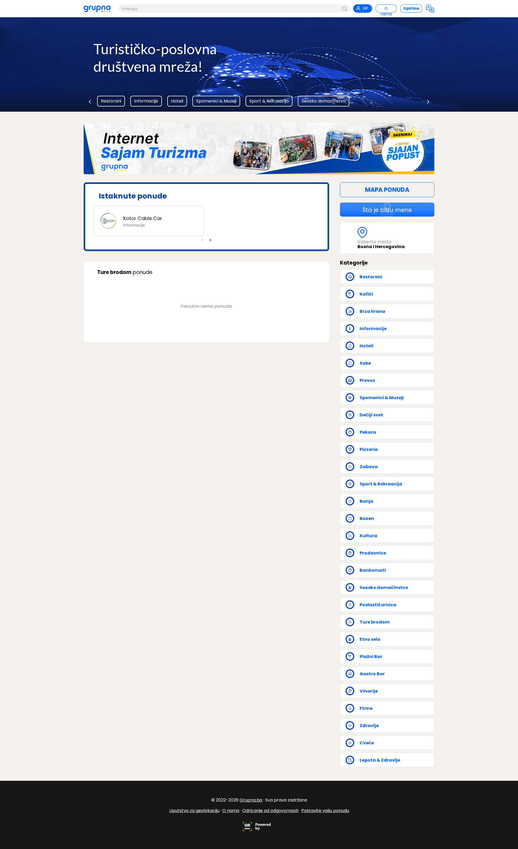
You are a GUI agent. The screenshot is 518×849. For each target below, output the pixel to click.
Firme (366, 708)
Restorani (111, 101)
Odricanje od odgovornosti (270, 810)
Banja (366, 501)
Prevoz (367, 380)
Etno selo (370, 639)
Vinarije (369, 691)
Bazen (367, 518)
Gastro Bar (372, 674)
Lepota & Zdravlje (380, 760)
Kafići (366, 294)
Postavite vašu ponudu (325, 810)
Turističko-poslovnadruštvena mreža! (155, 57)
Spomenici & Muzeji (216, 101)
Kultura (368, 536)
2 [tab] (210, 240)
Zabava (369, 467)
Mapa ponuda (387, 190)
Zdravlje (369, 726)
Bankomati (373, 570)
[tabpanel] (206, 221)
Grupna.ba (251, 800)
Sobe (365, 363)
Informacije (146, 101)
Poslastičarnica (378, 605)
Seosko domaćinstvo (324, 101)
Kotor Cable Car (142, 218)
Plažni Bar (371, 656)
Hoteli (177, 101)
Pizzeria (369, 449)
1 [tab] (202, 240)
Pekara (368, 432)
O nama (230, 810)
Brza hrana (372, 311)
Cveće (367, 743)
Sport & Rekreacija (269, 101)
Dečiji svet (371, 415)
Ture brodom (375, 622)
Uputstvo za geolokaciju (194, 810)
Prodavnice (373, 553)
